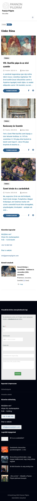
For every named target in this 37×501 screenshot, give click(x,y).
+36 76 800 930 (6, 245)
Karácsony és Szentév (13, 126)
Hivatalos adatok (6, 394)
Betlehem (21, 278)
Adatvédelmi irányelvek (19, 498)
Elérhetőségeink (6, 389)
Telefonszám (6, 336)
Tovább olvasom (11, 91)
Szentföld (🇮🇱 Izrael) (23, 280)
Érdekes (6, 58)
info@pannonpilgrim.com (10, 256)
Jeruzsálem (28, 278)
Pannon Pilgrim (8, 11)
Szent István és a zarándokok (16, 188)
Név (4, 326)
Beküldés (17, 374)
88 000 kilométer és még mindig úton (21, 466)
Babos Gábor (25, 70)
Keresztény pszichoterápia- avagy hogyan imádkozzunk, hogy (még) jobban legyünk (22, 459)
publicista (24, 192)
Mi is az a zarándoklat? (17, 438)
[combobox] (5, 339)
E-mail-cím (6, 345)
